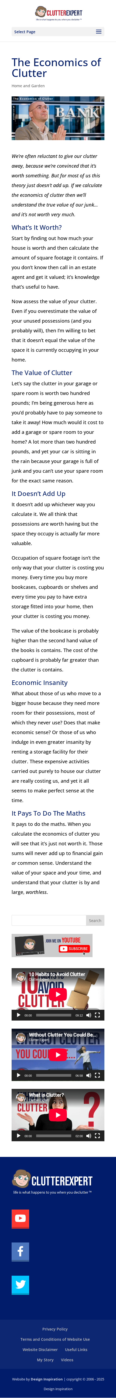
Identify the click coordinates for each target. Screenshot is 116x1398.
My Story (45, 1359)
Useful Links (76, 1349)
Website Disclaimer (40, 1349)
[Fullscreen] (97, 1015)
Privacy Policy (55, 1329)
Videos (67, 1359)
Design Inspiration (47, 1379)
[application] (58, 994)
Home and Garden (28, 85)
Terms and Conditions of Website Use (55, 1339)
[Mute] (88, 1015)
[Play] (18, 1015)
